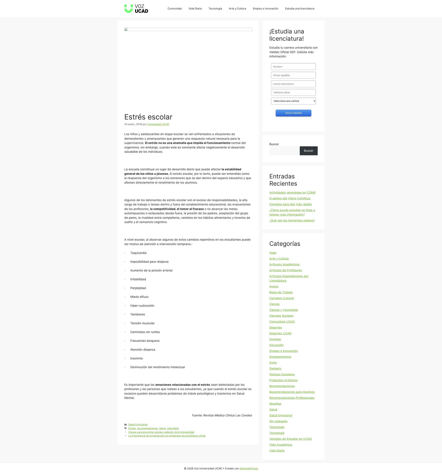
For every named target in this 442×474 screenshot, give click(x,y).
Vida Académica (280, 444)
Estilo (273, 362)
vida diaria (173, 428)
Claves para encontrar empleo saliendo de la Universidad (161, 432)
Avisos (273, 286)
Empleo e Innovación (265, 8)
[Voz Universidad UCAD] (136, 8)
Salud (162, 428)
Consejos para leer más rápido (290, 204)
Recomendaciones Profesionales (292, 398)
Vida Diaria (195, 8)
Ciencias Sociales (281, 315)
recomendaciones (147, 428)
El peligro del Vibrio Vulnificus (289, 198)
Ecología (275, 339)
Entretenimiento (280, 357)
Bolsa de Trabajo (281, 292)
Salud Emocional (137, 424)
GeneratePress (249, 468)
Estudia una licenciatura (299, 8)
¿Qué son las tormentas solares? (292, 220)
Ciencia (274, 304)
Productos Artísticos (283, 380)
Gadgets (275, 368)
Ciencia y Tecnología (283, 310)
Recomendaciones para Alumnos (292, 392)
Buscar (274, 144)
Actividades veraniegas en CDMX (292, 192)
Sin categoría (278, 421)
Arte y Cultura (237, 8)
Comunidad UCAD (282, 321)
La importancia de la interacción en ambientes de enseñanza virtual (166, 435)
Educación (276, 345)
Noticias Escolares (282, 374)
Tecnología (215, 8)
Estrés (132, 428)
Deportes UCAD (280, 333)
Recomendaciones (282, 386)
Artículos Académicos (284, 264)
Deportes (275, 327)
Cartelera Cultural (281, 298)
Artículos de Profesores (285, 270)
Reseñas (275, 403)
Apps (272, 252)
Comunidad (175, 8)
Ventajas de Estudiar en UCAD (290, 439)
